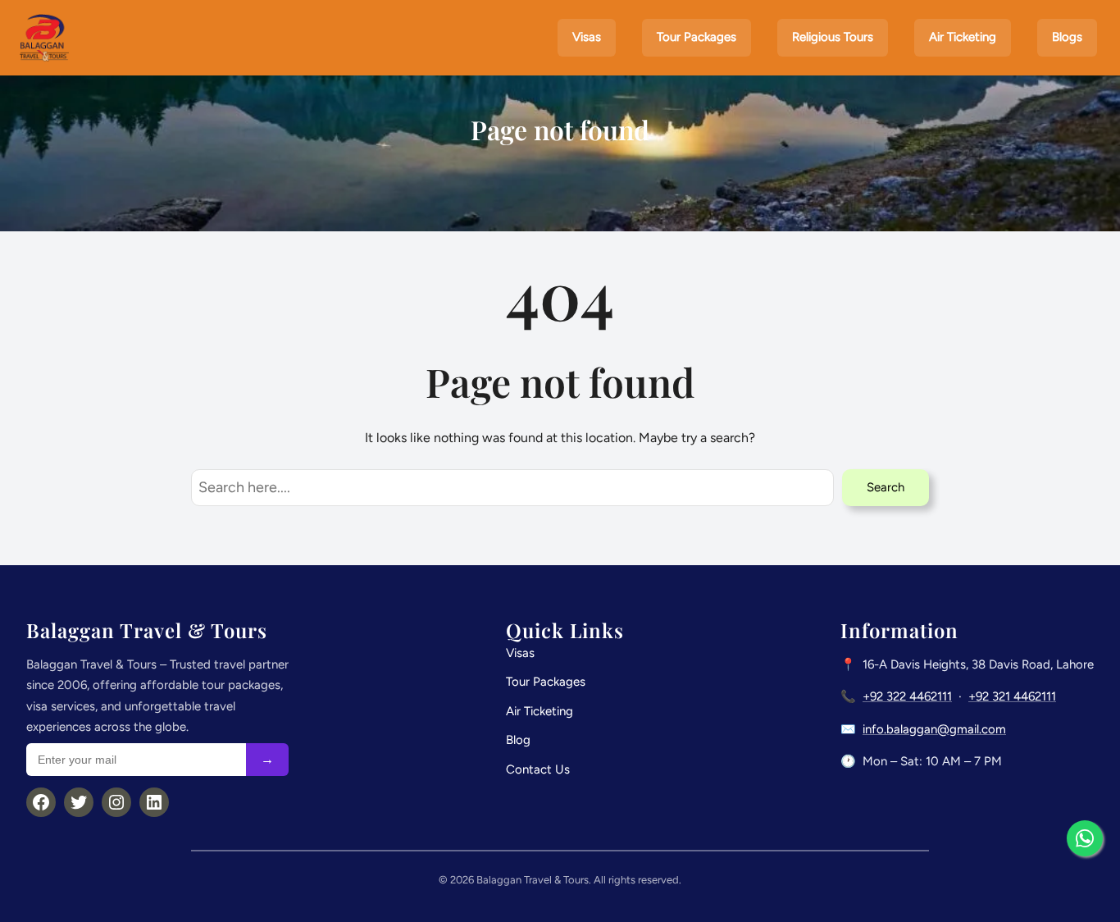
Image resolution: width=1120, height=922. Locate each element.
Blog (518, 740)
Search (885, 487)
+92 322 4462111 (907, 696)
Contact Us (538, 769)
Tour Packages (545, 681)
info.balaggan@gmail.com (934, 729)
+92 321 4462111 (1012, 696)
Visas (520, 653)
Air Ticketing (539, 711)
